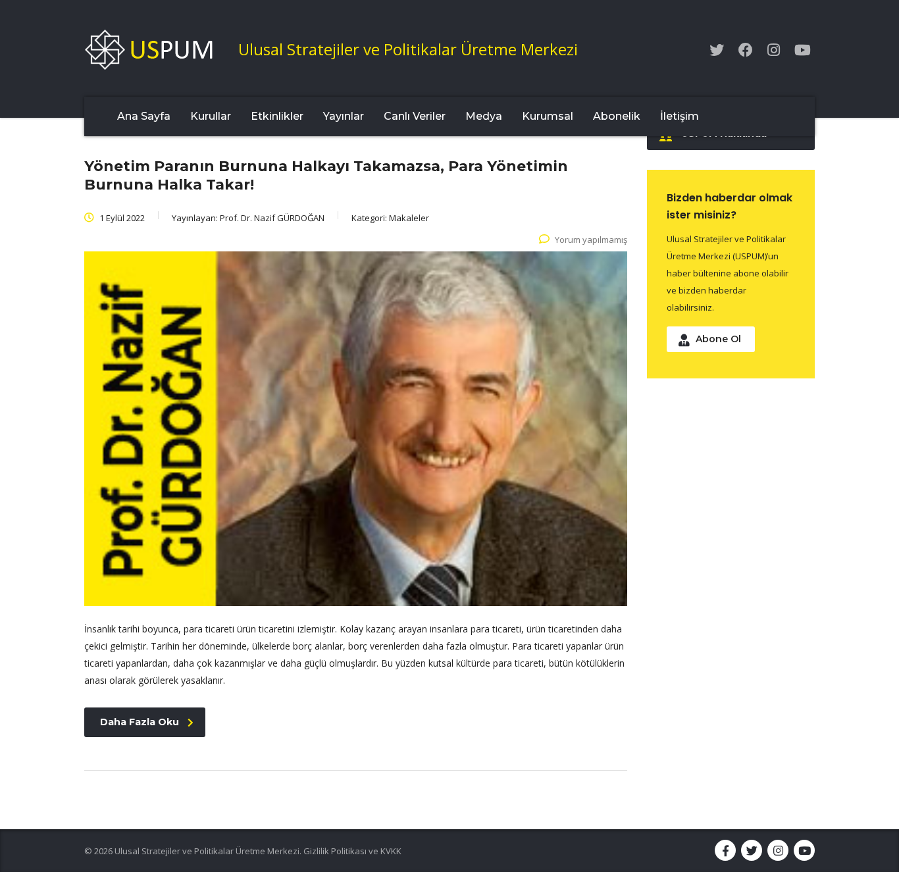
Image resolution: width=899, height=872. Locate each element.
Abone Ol (718, 339)
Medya (483, 116)
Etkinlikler (277, 116)
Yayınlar (343, 116)
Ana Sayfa (143, 116)
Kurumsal (547, 116)
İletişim (679, 116)
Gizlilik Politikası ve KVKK (352, 851)
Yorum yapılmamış (591, 239)
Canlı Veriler (415, 116)
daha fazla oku (139, 722)
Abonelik (616, 116)
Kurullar (210, 116)
